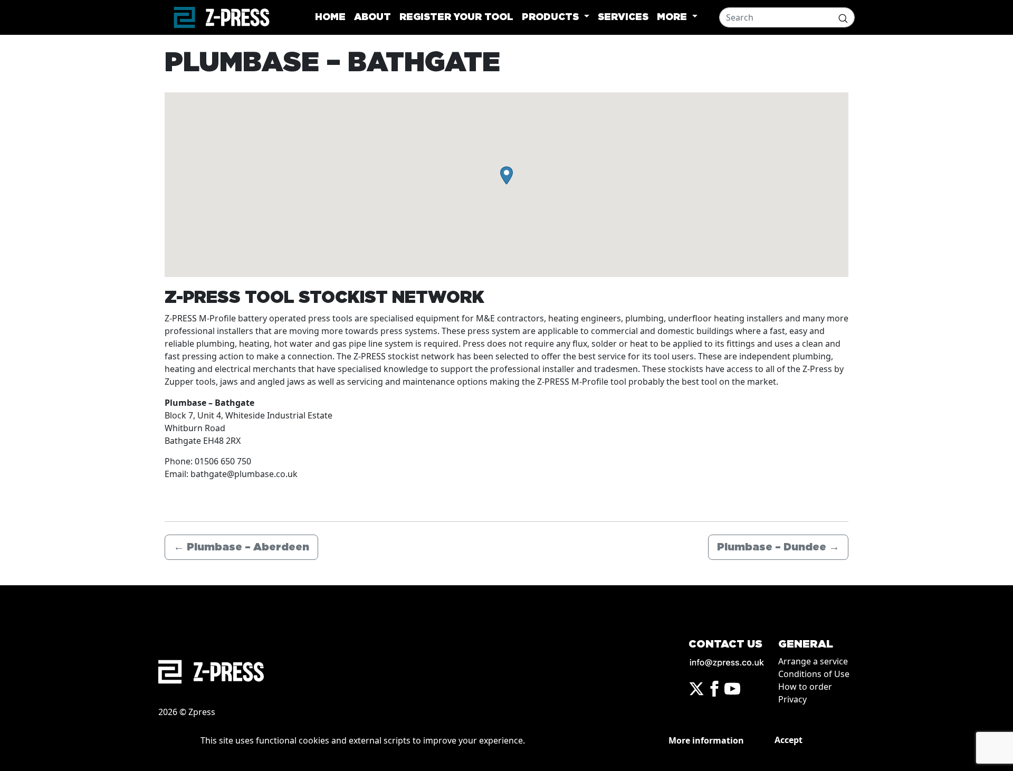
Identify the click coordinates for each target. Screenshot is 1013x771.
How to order (805, 686)
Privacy (792, 699)
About (372, 17)
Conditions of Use (813, 674)
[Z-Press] (221, 17)
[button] (506, 175)
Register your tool (456, 17)
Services (623, 17)
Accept (788, 740)
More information (706, 740)
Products (551, 17)
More (673, 17)
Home (330, 17)
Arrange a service (813, 661)
